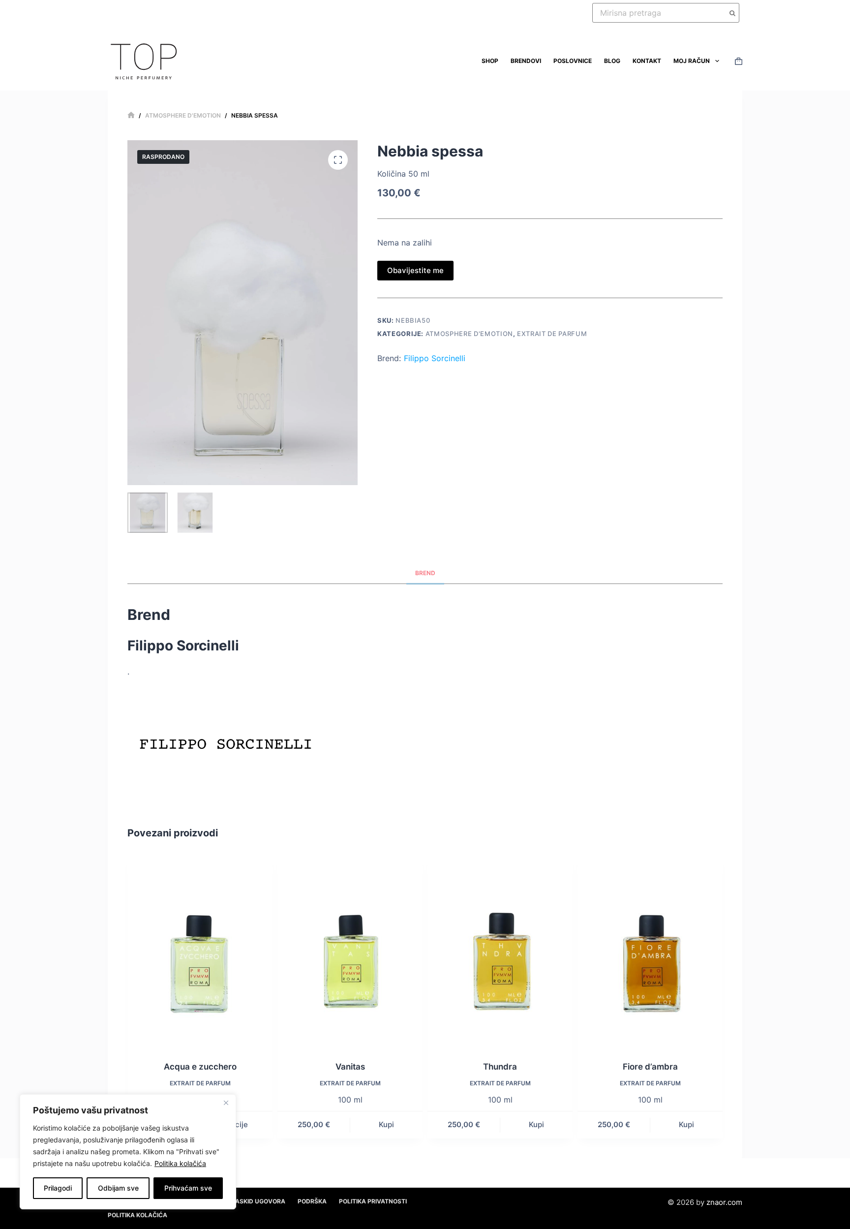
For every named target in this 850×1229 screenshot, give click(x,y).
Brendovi (526, 60)
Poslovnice (572, 60)
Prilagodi (58, 1188)
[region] (128, 1151)
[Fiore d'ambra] (650, 951)
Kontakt (647, 60)
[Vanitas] (350, 951)
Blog (612, 60)
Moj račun (691, 60)
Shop (490, 60)
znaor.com (724, 1202)
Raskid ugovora (258, 1201)
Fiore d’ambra (650, 1067)
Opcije (236, 1124)
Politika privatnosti (373, 1201)
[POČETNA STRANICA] (131, 115)
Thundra (500, 1067)
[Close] (226, 1102)
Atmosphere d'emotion (469, 334)
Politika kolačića (180, 1163)
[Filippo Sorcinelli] (225, 738)
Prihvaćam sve (188, 1188)
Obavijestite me (415, 270)
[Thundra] (500, 951)
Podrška (312, 1201)
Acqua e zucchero (200, 1067)
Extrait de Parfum (552, 334)
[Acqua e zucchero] (200, 951)
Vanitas (350, 1067)
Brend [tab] (425, 573)
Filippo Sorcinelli (434, 358)
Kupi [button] (386, 1124)
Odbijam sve (118, 1188)
